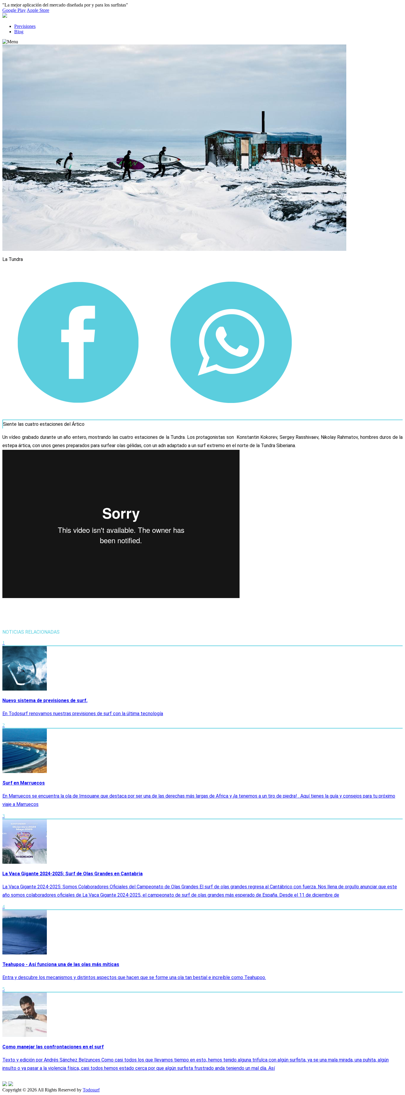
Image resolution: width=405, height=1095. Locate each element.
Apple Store (38, 10)
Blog (18, 31)
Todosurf (91, 1089)
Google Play (14, 10)
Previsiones (25, 26)
